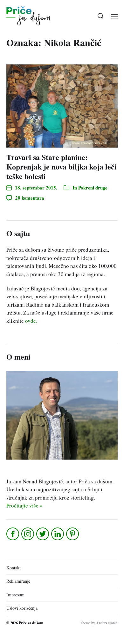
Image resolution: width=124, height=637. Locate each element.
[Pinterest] (73, 534)
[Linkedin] (58, 534)
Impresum (15, 595)
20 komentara (29, 197)
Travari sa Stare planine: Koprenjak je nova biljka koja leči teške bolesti (61, 166)
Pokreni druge (92, 187)
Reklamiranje (18, 581)
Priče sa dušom (31, 623)
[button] (100, 16)
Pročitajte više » (24, 505)
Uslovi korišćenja (22, 608)
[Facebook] (13, 534)
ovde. (31, 320)
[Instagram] (28, 534)
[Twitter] (43, 534)
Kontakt (13, 568)
